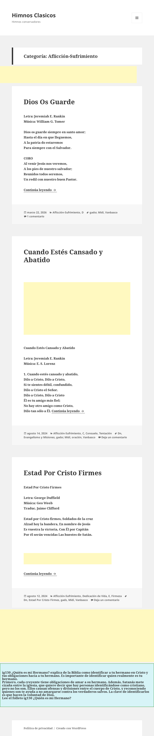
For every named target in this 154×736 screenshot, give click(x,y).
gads (64, 600)
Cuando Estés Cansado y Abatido (63, 255)
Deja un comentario (114, 437)
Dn (119, 433)
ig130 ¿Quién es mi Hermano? (26, 672)
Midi (101, 212)
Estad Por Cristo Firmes (63, 472)
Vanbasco (111, 212)
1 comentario (35, 216)
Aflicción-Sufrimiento (66, 212)
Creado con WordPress (71, 728)
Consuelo (92, 433)
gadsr (93, 212)
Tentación (105, 433)
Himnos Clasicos (34, 15)
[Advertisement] (68, 74)
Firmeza (116, 596)
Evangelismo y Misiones (39, 437)
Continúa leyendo (40, 190)
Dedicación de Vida (94, 596)
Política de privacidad (38, 728)
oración (77, 437)
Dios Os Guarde (49, 101)
